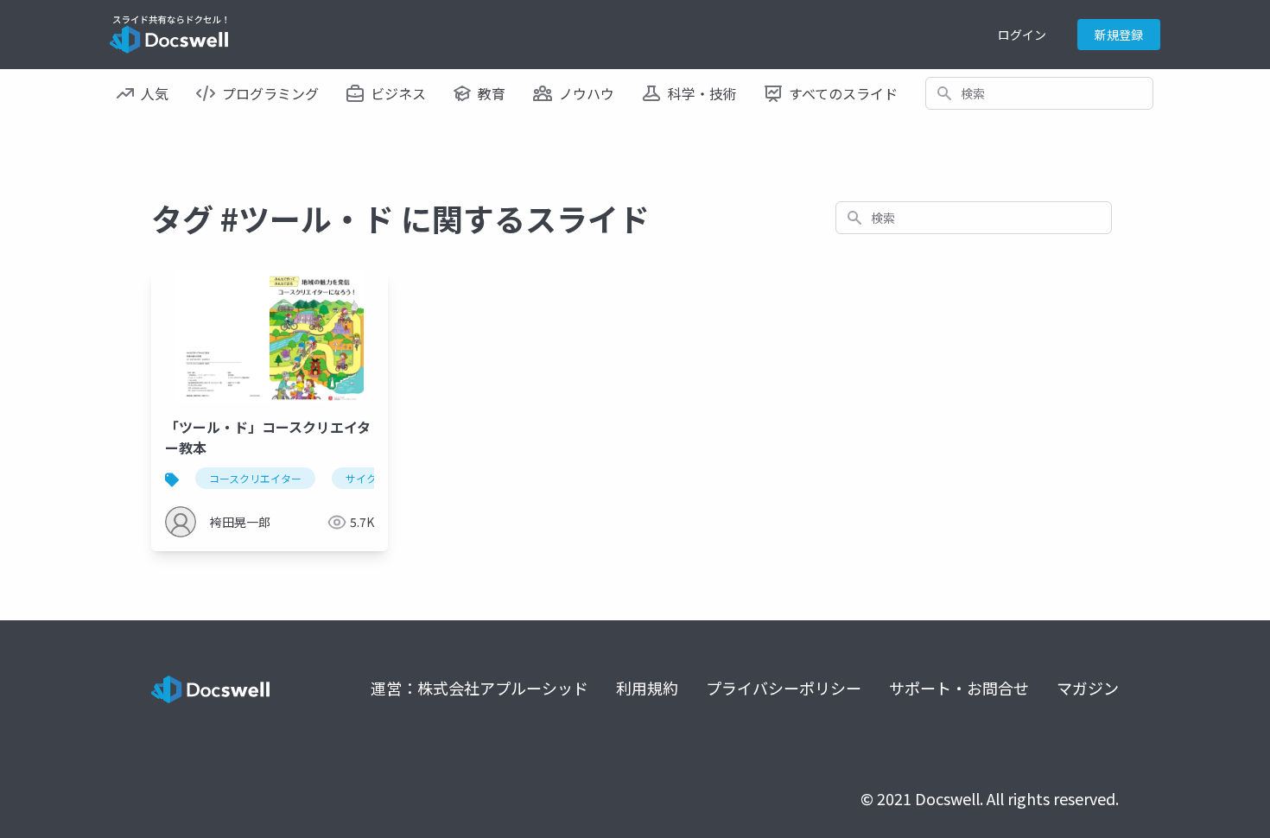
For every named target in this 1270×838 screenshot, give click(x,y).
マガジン (1088, 687)
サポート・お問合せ (959, 687)
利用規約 (647, 687)
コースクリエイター (255, 478)
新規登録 (1119, 34)
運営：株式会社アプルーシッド (479, 687)
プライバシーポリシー (783, 687)
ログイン (1022, 34)
